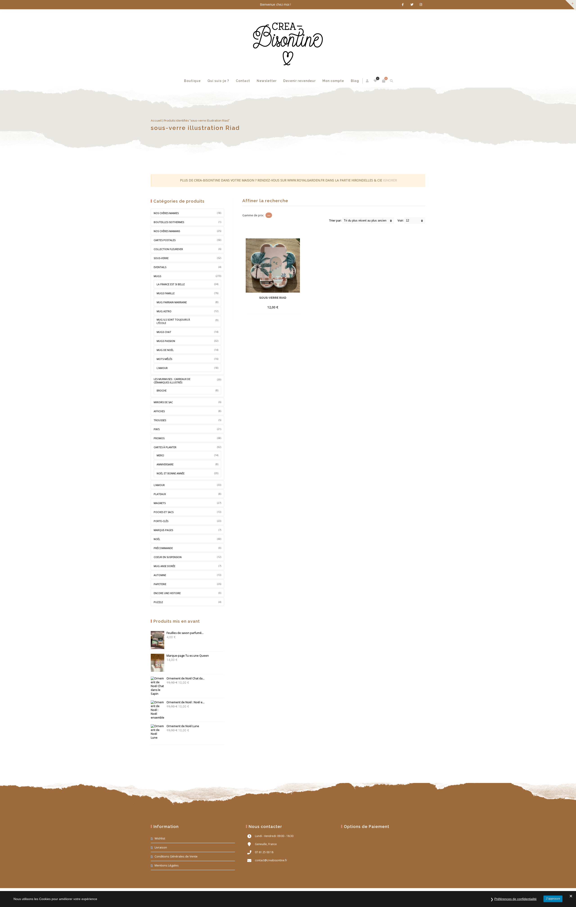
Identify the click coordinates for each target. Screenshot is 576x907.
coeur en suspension (168, 557)
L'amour (162, 368)
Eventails (160, 267)
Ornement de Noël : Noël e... (185, 702)
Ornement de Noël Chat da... (185, 678)
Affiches (159, 411)
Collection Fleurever (168, 249)
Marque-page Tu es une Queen (187, 656)
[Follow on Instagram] (420, 4)
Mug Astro (164, 311)
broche (161, 390)
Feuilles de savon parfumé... (185, 633)
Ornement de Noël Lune (182, 726)
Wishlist (160, 838)
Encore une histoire (167, 593)
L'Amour (159, 485)
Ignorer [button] (390, 180)
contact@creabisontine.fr (271, 860)
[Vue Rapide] (284, 307)
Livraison (161, 847)
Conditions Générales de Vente (176, 856)
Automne (160, 575)
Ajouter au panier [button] (264, 307)
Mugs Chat (164, 332)
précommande (163, 548)
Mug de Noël (165, 350)
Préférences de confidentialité (515, 899)
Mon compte (333, 81)
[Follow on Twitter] (411, 4)
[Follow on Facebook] (402, 4)
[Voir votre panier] (383, 81)
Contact (243, 81)
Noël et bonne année (170, 473)
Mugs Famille (166, 293)
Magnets (160, 503)
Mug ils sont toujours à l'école (173, 321)
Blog (355, 81)
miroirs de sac (163, 402)
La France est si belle (171, 284)
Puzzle (158, 602)
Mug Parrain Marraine (172, 302)
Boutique (192, 81)
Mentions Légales (167, 865)
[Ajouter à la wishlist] (292, 307)
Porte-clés (161, 521)
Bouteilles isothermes (169, 222)
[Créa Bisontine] (288, 42)
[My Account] (367, 81)
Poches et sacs (163, 512)
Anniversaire (165, 464)
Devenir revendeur (299, 81)
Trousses (160, 420)
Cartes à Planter (165, 447)
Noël (157, 539)
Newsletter (267, 81)
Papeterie (160, 584)
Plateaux (160, 494)
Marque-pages (163, 530)
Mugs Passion (166, 341)
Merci (160, 455)
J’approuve (553, 898)
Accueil (156, 120)
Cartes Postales (165, 240)
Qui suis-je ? (218, 81)
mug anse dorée (164, 566)
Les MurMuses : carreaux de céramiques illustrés (172, 380)
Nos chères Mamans (167, 231)
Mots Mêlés (164, 359)
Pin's (157, 429)
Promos (159, 438)
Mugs (157, 276)
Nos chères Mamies (166, 213)
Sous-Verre (161, 258)
